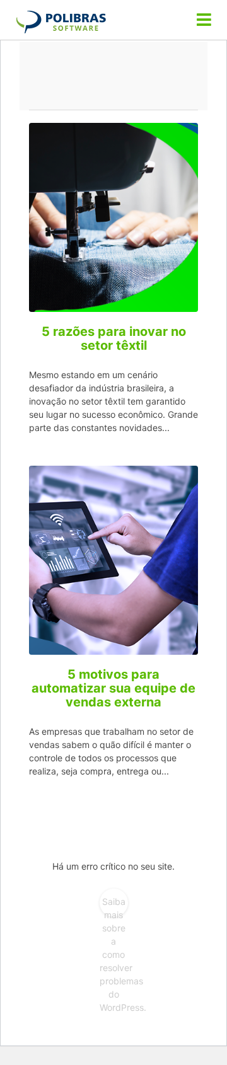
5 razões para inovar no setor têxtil (114, 338)
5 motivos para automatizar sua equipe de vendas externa (113, 688)
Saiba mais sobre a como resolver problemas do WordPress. (114, 906)
